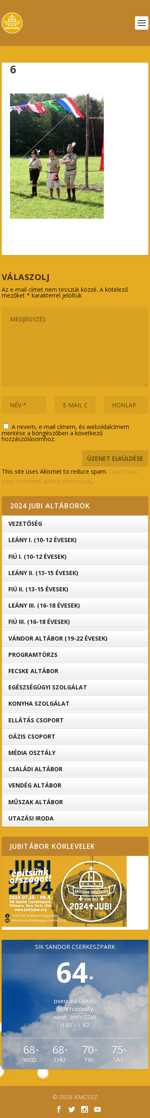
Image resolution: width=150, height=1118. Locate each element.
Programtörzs (33, 655)
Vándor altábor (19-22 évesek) (58, 638)
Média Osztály (31, 753)
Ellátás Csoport (36, 720)
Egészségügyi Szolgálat (47, 687)
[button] (57, 156)
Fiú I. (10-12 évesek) (37, 556)
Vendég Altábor (34, 785)
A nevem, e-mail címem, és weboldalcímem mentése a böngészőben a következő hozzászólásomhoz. (65, 433)
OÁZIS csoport (31, 736)
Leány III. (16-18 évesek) (44, 605)
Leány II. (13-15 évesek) (43, 573)
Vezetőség (25, 523)
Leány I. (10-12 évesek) (42, 540)
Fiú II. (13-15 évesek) (38, 589)
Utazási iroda (31, 818)
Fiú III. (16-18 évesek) (39, 622)
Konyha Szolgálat (39, 703)
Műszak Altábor (35, 802)
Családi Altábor (35, 769)
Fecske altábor (33, 671)
